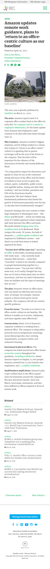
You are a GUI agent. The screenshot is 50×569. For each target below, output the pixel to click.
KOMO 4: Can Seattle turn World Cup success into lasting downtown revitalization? (23, 472)
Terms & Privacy (30, 553)
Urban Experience (12, 61)
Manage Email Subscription (25, 516)
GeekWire (8, 113)
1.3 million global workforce (27, 235)
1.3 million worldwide (30, 366)
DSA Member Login (38, 2)
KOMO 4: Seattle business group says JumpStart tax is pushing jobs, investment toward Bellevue (23, 442)
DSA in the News (12, 55)
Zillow (7, 217)
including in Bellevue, (25, 356)
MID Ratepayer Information (15, 2)
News (7, 19)
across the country (12, 353)
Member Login (18, 553)
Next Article (38, 495)
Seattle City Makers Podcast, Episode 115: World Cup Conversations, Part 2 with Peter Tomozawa (23, 425)
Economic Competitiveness (16, 58)
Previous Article (13, 495)
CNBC (9, 253)
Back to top (25, 548)
